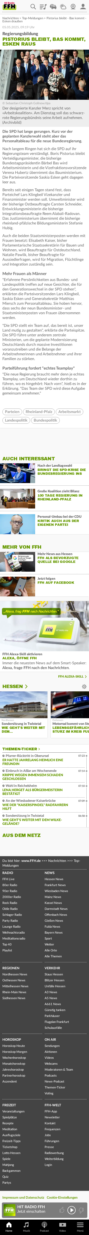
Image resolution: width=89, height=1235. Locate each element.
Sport (48, 938)
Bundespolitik (45, 420)
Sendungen (52, 1046)
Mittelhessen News (15, 986)
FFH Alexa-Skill (71, 676)
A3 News (51, 992)
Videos (49, 1057)
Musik (26, 1231)
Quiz (5, 1176)
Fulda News (52, 926)
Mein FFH (83, 5)
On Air (50, 1039)
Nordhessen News (14, 974)
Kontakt (50, 1123)
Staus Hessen (54, 974)
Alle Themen (53, 956)
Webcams (51, 1063)
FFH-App (51, 1111)
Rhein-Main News (14, 992)
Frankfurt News (55, 885)
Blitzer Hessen (54, 980)
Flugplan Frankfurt (57, 1022)
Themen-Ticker (19, 749)
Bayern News (54, 932)
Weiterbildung (54, 1159)
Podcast (44, 1231)
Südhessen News (13, 998)
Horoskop (11, 1039)
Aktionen (51, 1052)
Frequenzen (52, 1129)
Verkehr (52, 968)
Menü (80, 1231)
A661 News (53, 1004)
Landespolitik (16, 420)
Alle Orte (51, 950)
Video (62, 1231)
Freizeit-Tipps (11, 1141)
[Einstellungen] (29, 686)
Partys (6, 1182)
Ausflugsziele (11, 1135)
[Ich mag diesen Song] (62, 1210)
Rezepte (8, 1123)
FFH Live (8, 879)
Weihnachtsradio (13, 932)
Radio (7, 873)
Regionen (10, 968)
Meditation (9, 1129)
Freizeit (9, 1105)
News (50, 873)
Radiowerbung (54, 1153)
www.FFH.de (31, 861)
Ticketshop (9, 1147)
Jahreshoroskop (13, 1069)
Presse (49, 1147)
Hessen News (54, 879)
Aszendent (9, 1081)
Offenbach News (56, 915)
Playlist (43, 5)
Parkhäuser (52, 1016)
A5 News (51, 998)
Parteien (12, 412)
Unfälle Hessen (55, 986)
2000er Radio (11, 897)
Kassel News (53, 903)
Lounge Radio (11, 926)
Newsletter (52, 1117)
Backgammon (11, 1171)
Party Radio (10, 920)
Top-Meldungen (32, 18)
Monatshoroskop (13, 1063)
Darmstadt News (56, 909)
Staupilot (53, 5)
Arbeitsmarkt (69, 412)
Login (48, 1165)
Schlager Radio (12, 915)
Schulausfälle (53, 1028)
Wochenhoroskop (14, 1057)
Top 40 (7, 944)
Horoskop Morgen (14, 1052)
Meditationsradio (13, 938)
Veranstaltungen (13, 1111)
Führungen (52, 1141)
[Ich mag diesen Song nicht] (81, 1210)
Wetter (63, 5)
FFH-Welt (53, 1105)
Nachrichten (10, 18)
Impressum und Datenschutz (23, 1197)
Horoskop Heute (13, 1046)
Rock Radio (9, 903)
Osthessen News (13, 980)
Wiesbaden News (56, 891)
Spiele (6, 1159)
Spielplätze (9, 1117)
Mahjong (8, 1165)
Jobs (48, 1135)
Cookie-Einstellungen (62, 1197)
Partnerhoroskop (13, 1075)
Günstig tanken (55, 1010)
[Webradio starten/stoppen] (71, 1210)
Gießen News (54, 920)
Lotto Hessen (11, 1153)
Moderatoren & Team (59, 1069)
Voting (49, 1093)
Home (8, 1231)
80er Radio (9, 885)
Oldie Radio (10, 909)
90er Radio (9, 891)
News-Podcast (54, 1081)
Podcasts (51, 1075)
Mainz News (53, 897)
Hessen (12, 686)
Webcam (73, 5)
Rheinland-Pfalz (39, 412)
